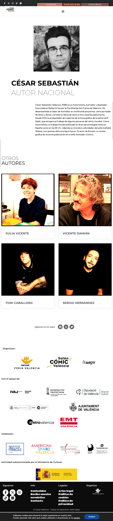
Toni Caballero (19, 303)
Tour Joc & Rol (72, 4)
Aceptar (91, 516)
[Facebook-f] (5, 3)
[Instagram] (13, 3)
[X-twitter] (9, 3)
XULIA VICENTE (17, 233)
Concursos (94, 4)
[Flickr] (21, 3)
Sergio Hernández (78, 303)
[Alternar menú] (63, 11)
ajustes (77, 518)
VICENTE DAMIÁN (76, 233)
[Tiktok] (17, 3)
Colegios (51, 4)
